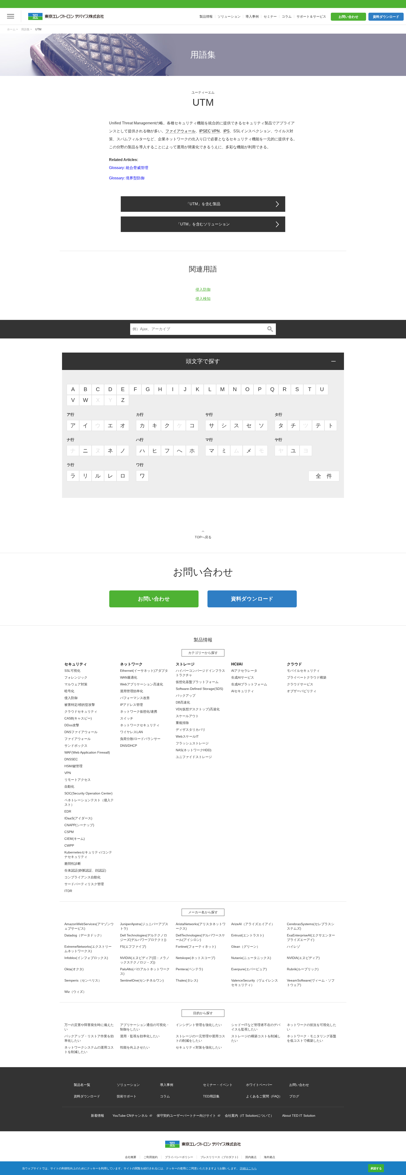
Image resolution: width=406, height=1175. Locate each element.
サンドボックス (75, 745)
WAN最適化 (128, 677)
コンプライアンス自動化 (82, 877)
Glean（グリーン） (245, 946)
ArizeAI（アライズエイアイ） (253, 924)
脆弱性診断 (72, 863)
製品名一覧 (82, 1085)
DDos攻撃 (71, 725)
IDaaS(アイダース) (78, 818)
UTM (38, 29)
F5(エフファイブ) (133, 946)
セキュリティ (75, 664)
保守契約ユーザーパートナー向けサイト (186, 1115)
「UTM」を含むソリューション (203, 224)
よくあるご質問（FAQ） (264, 1096)
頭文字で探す (203, 361)
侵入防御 (203, 289)
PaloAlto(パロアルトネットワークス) (145, 971)
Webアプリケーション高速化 (141, 684)
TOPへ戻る (203, 537)
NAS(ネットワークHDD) (193, 750)
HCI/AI (236, 664)
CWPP (69, 845)
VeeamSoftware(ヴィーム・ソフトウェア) (311, 983)
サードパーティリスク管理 (84, 884)
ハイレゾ (293, 946)
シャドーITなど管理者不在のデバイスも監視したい (255, 1027)
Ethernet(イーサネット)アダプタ (144, 670)
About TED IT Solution (298, 1115)
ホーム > (12, 29)
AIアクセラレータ (244, 670)
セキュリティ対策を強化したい (199, 1047)
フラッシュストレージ (192, 743)
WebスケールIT (187, 736)
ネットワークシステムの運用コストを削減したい (89, 1049)
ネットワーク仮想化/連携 (138, 711)
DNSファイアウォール (81, 732)
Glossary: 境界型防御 (126, 178)
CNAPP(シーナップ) (79, 825)
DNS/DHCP (128, 745)
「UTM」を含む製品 (203, 204)
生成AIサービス (242, 677)
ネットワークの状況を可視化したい (311, 1027)
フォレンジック (75, 677)
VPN (67, 773)
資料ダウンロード (386, 17)
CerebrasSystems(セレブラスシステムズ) (310, 926)
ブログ (294, 1096)
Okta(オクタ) (74, 969)
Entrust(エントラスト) (247, 935)
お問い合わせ (348, 17)
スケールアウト (187, 716)
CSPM (69, 832)
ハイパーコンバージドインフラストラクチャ (200, 673)
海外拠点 (269, 1157)
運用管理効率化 (131, 691)
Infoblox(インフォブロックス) (86, 958)
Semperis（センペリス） (83, 980)
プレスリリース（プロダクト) (219, 1157)
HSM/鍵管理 (73, 766)
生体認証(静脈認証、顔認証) (85, 870)
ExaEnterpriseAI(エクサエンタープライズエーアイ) (311, 937)
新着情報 (97, 1115)
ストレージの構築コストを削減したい (256, 1038)
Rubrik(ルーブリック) (303, 969)
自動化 (69, 786)
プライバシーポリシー (179, 1157)
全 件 (324, 476)
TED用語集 (211, 1096)
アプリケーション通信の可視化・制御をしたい (144, 1027)
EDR (67, 811)
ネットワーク (131, 664)
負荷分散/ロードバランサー (140, 739)
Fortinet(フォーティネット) (196, 946)
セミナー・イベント (218, 1085)
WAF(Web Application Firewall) (87, 752)
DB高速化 (183, 702)
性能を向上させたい (135, 1047)
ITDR (68, 891)
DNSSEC (71, 759)
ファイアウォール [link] (180, 131)
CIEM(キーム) (74, 839)
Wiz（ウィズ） (75, 992)
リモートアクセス (77, 780)
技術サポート (127, 1096)
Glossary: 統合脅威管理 (128, 168)
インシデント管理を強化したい (199, 1025)
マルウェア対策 (75, 684)
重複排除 (182, 723)
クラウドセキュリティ (80, 711)
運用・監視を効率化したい (140, 1036)
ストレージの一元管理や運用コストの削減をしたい (200, 1038)
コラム (165, 1096)
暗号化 (69, 691)
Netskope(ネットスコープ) (195, 958)
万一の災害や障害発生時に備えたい (89, 1027)
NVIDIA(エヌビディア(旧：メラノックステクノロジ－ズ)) (144, 960)
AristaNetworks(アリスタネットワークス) (201, 926)
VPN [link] (216, 131)
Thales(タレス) (187, 980)
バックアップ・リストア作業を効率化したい (89, 1038)
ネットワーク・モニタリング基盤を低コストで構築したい (311, 1038)
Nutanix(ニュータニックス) (251, 958)
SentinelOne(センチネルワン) (142, 980)
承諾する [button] (376, 1168)
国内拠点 (251, 1157)
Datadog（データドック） (83, 935)
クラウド (294, 664)
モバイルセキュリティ (303, 670)
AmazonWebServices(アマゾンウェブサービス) (89, 926)
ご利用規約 (151, 1157)
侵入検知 (203, 299)
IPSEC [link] (205, 131)
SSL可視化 (72, 670)
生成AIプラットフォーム (249, 684)
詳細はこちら (248, 1168)
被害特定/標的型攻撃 (79, 705)
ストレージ (185, 664)
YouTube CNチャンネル (130, 1115)
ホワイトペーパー (259, 1085)
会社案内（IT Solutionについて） (249, 1115)
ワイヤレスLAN (131, 732)
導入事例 (166, 1085)
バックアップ (185, 695)
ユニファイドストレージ (194, 757)
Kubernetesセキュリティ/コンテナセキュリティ (88, 854)
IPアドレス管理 (131, 705)
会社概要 (130, 1157)
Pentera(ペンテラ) (189, 969)
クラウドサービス (300, 684)
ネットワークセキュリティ (140, 725)
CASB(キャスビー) (78, 718)
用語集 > (26, 29)
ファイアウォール (77, 739)
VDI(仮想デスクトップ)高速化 (198, 709)
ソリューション (128, 1085)
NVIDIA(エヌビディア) (303, 958)
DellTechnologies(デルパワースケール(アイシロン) (200, 937)
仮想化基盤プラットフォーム (197, 682)
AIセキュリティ (242, 691)
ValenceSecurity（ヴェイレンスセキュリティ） (254, 983)
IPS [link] (226, 131)
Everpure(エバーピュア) (249, 969)
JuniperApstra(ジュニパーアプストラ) (144, 926)
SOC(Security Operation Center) (88, 793)
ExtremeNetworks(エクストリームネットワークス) (88, 949)
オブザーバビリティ (301, 691)
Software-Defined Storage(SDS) (199, 689)
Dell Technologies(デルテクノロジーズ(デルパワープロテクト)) (143, 937)
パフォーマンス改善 (135, 698)
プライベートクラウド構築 (306, 677)
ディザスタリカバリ (190, 729)
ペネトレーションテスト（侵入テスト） (89, 802)
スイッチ (126, 718)
